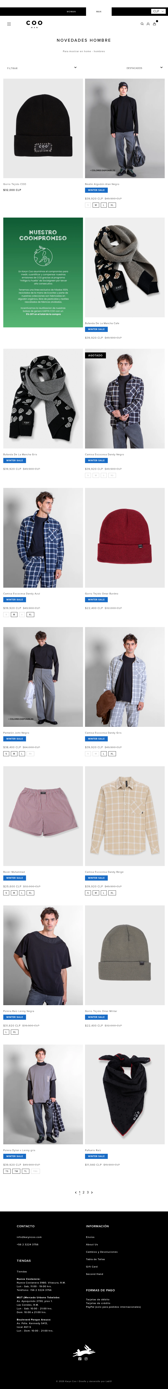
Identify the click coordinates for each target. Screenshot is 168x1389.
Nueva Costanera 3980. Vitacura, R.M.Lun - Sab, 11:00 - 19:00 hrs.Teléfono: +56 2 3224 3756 (41, 1284)
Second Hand (94, 1274)
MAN (98, 11)
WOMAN (71, 11)
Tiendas (22, 1271)
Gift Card (92, 1267)
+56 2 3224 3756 (28, 1244)
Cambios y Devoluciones (102, 1252)
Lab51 (109, 1381)
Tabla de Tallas (95, 1259)
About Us (92, 1244)
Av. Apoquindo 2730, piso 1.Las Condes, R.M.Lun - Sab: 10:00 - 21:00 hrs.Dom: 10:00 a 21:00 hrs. (38, 1305)
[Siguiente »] (92, 1192)
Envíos (90, 1237)
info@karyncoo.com (29, 1237)
